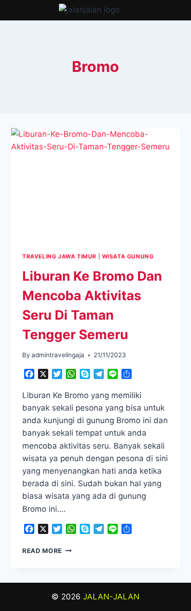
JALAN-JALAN (111, 596)
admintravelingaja (58, 355)
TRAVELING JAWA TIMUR (59, 256)
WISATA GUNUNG (128, 256)
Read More (47, 550)
